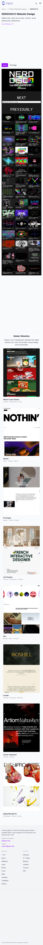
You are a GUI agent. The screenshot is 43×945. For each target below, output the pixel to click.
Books (4, 868)
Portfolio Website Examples (18, 9)
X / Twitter (26, 858)
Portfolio (5, 579)
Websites (5, 861)
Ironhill (5, 695)
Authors (4, 884)
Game (20, 402)
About (4, 858)
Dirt (4, 636)
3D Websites (13, 579)
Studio (5, 461)
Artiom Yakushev (10, 755)
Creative (5, 402)
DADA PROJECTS (10, 814)
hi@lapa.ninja (6, 841)
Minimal (5, 638)
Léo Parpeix (7, 577)
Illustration (20, 697)
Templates (5, 880)
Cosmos (25, 868)
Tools (3, 871)
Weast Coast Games (11, 400)
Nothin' (6, 459)
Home (4, 9)
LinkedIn (26, 864)
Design (17, 520)
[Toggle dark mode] (36, 3)
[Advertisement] (21, 303)
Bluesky (25, 861)
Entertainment (13, 402)
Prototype (7, 518)
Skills (3, 874)
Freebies (5, 877)
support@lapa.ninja (8, 846)
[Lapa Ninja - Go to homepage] (7, 3)
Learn (3, 864)
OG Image (13, 65)
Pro (4, 855)
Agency (16, 461)
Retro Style (12, 697)
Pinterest (26, 855)
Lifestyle (5, 697)
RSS (24, 871)
